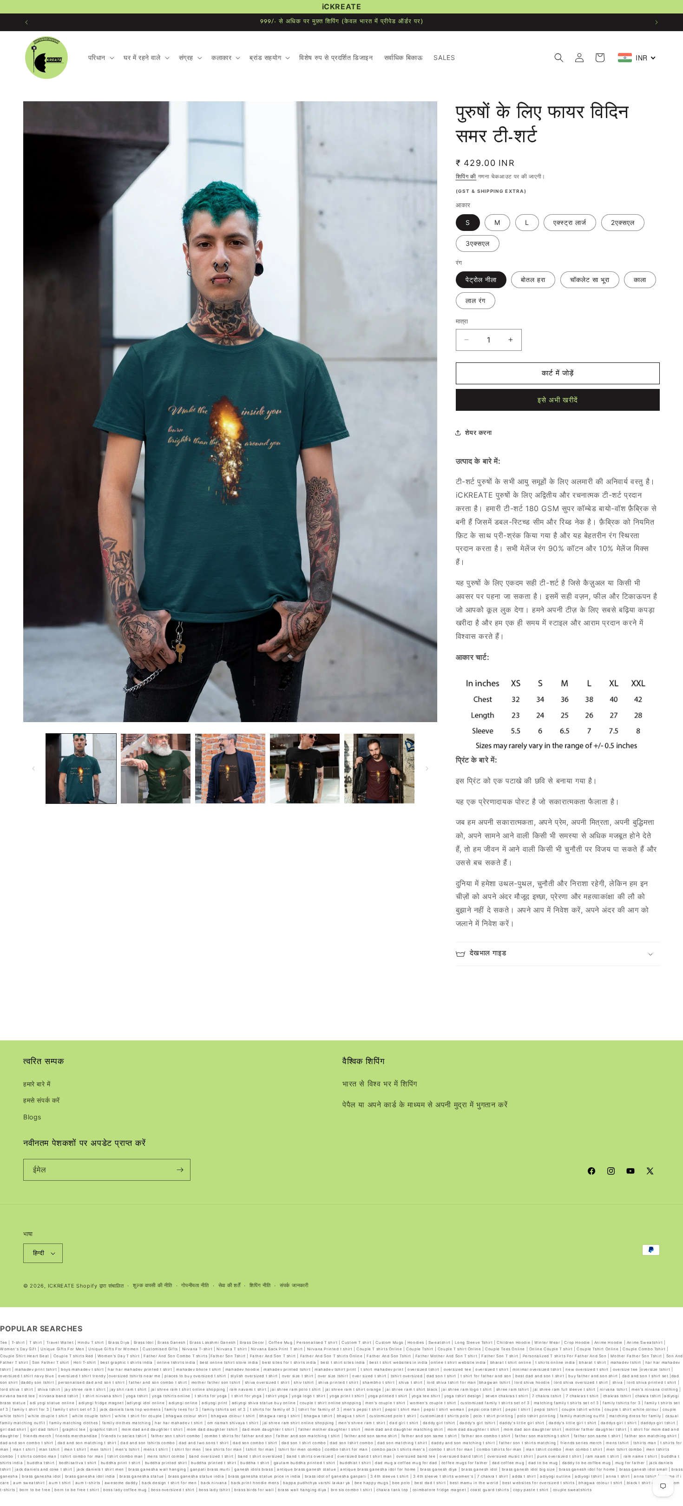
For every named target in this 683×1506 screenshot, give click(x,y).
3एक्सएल (478, 243)
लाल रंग (476, 300)
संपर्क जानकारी (294, 1285)
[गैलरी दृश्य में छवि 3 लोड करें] (230, 769)
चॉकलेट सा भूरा (590, 279)
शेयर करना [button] (478, 432)
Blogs (32, 1117)
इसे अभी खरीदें (558, 399)
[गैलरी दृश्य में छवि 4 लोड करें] (305, 769)
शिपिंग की (466, 176)
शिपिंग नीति (260, 1285)
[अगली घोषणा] (656, 22)
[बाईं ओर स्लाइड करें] (33, 768)
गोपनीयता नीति (195, 1285)
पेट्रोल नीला (481, 279)
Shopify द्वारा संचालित (100, 1285)
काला (640, 279)
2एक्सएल (623, 222)
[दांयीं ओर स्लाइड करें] (427, 768)
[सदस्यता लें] (180, 1170)
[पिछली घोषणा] (26, 22)
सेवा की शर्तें (229, 1285)
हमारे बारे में (37, 1084)
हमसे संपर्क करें (41, 1101)
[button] (100, 57)
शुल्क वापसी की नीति (152, 1285)
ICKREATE (61, 1285)
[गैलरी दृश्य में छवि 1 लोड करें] (81, 769)
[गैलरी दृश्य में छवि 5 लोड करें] (379, 769)
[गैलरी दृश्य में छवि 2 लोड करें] (156, 769)
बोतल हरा (533, 279)
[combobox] (637, 57)
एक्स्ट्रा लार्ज (569, 222)
